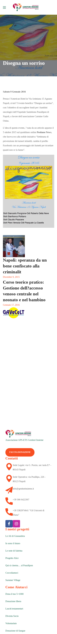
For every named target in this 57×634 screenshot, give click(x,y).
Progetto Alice (12, 558)
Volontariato (11, 623)
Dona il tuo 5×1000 (14, 594)
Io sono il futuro (12, 543)
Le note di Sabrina (13, 550)
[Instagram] (16, 523)
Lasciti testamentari (14, 608)
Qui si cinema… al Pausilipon (19, 565)
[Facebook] (9, 523)
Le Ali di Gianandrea (15, 536)
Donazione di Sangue (15, 630)
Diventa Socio (12, 616)
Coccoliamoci (11, 573)
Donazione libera (13, 601)
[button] (19, 452)
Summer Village (12, 580)
